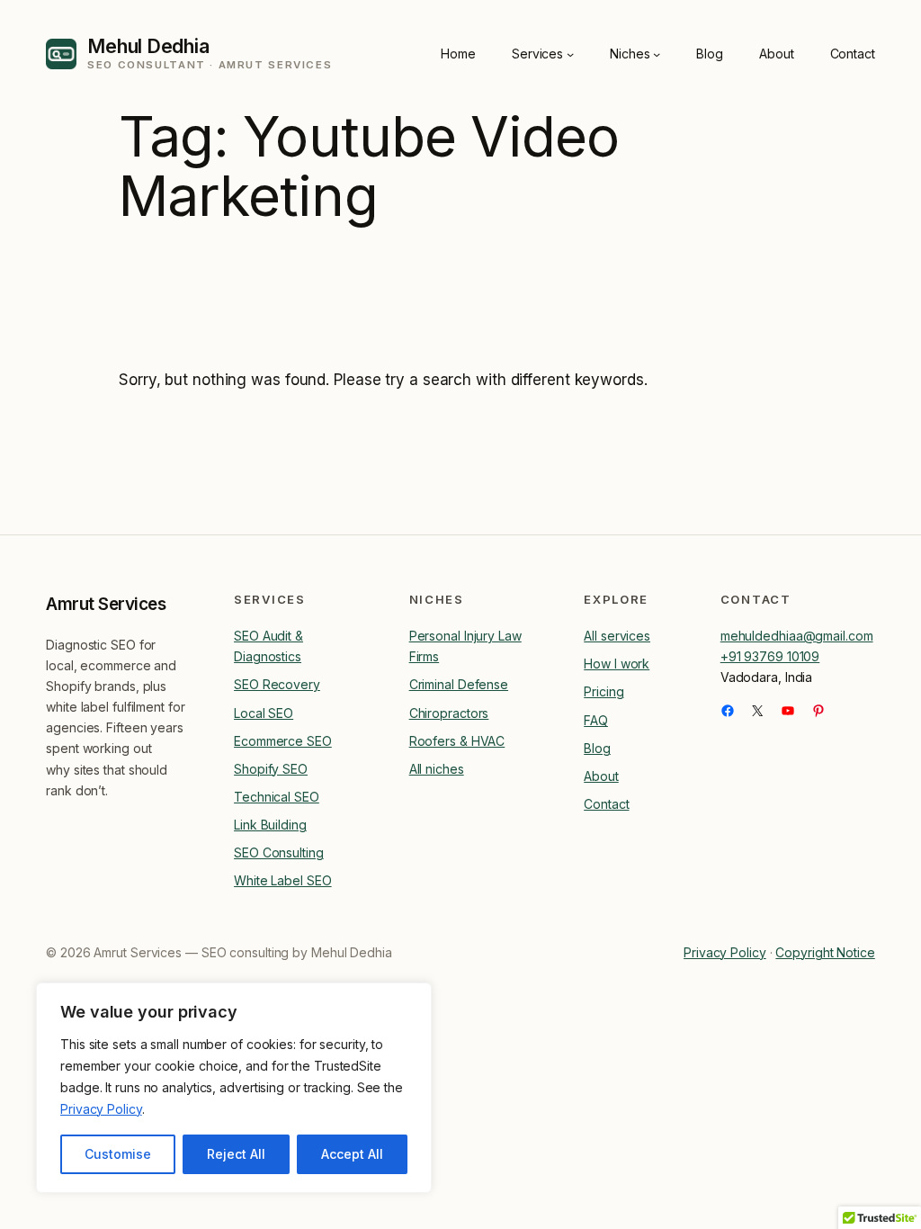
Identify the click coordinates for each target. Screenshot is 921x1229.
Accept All (352, 1154)
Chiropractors (449, 713)
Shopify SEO (271, 768)
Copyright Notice (824, 952)
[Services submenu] (570, 53)
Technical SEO (276, 796)
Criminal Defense (458, 684)
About (601, 776)
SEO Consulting (279, 852)
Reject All (236, 1154)
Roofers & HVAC (457, 741)
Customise (118, 1154)
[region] (234, 1087)
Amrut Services (105, 604)
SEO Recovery (277, 684)
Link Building (270, 824)
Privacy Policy (101, 1109)
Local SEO (263, 713)
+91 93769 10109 (770, 656)
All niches (436, 768)
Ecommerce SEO (283, 741)
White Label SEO (283, 880)
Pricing (603, 691)
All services (617, 635)
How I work (616, 663)
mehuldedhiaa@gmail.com (796, 635)
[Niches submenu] (656, 53)
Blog (597, 748)
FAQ (596, 720)
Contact (606, 804)
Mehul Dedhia (148, 46)
